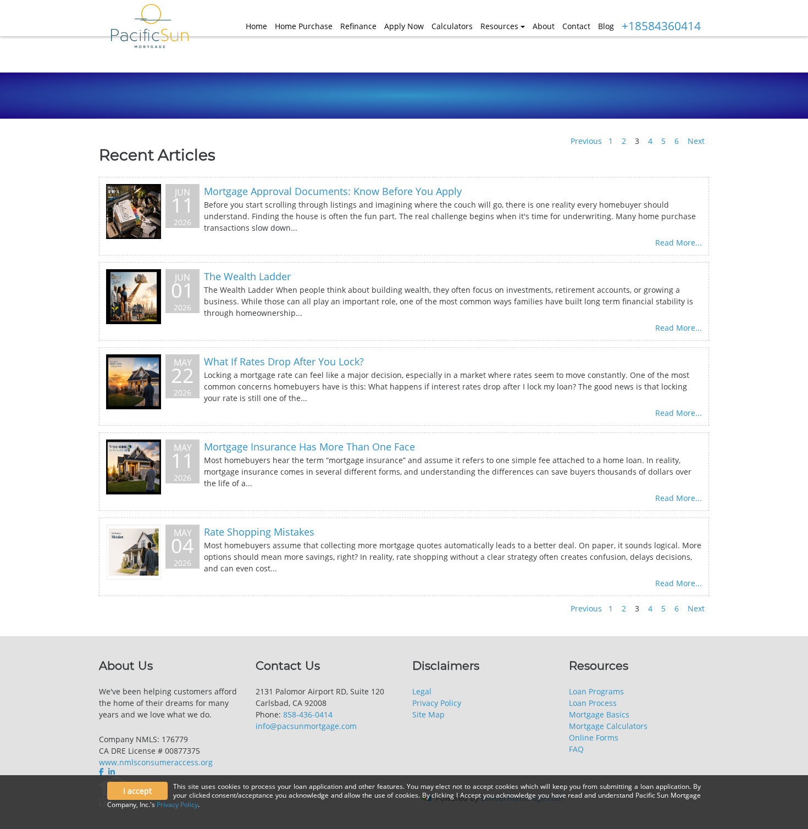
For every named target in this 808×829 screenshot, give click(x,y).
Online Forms (593, 737)
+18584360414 (661, 26)
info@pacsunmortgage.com (306, 726)
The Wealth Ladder (247, 276)
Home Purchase (304, 26)
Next (696, 141)
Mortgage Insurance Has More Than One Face (309, 446)
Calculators (452, 26)
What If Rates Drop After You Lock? (284, 361)
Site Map (428, 714)
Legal (421, 691)
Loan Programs (596, 691)
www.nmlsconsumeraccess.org (156, 762)
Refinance (358, 26)
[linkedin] (111, 772)
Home (256, 26)
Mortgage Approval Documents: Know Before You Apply (333, 191)
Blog (606, 26)
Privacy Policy (436, 703)
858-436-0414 (308, 714)
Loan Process (593, 703)
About (544, 26)
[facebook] (102, 772)
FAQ (576, 749)
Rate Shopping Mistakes (259, 531)
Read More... (678, 242)
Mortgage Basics (599, 714)
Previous (586, 141)
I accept (137, 791)
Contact (576, 26)
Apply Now (404, 26)
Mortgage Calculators (608, 726)
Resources (499, 26)
